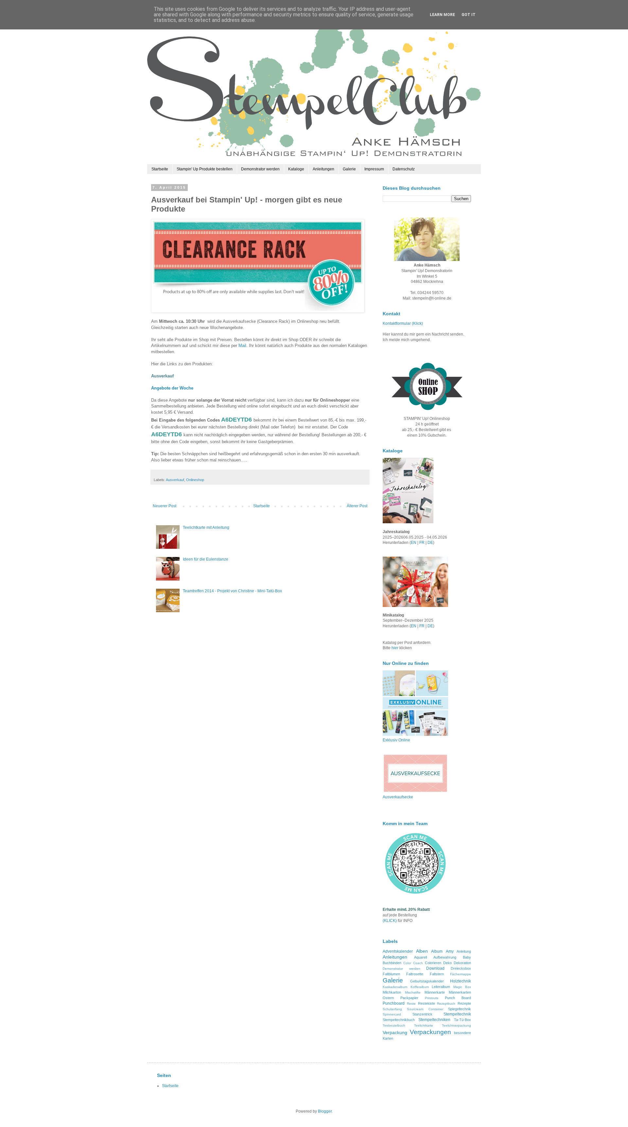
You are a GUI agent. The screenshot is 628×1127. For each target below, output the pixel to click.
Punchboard (394, 1003)
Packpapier (409, 998)
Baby (467, 957)
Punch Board (458, 998)
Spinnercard (392, 1014)
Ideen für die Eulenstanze (205, 559)
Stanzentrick (422, 1014)
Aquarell (420, 957)
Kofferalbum (419, 987)
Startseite (159, 169)
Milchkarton (392, 992)
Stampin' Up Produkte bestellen (205, 169)
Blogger (325, 1111)
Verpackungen (430, 1032)
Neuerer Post (164, 506)
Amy (450, 951)
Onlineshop (195, 480)
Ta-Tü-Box (462, 1020)
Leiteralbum (441, 987)
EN (413, 542)
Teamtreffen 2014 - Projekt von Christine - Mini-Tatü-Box (232, 591)
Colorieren (433, 963)
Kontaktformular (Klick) (403, 323)
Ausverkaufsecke (398, 797)
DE (430, 542)
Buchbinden (392, 963)
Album (437, 951)
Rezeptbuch (446, 1003)
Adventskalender (398, 951)
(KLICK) (390, 920)
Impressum (374, 169)
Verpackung (395, 1032)
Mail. (243, 345)
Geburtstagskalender (427, 981)
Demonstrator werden (260, 169)
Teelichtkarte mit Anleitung (206, 527)
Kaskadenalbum (395, 987)
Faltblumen (391, 974)
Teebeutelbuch (394, 1025)
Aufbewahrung (444, 957)
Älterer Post (357, 506)
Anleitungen (323, 169)
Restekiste (426, 1003)
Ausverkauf (175, 480)
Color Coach (413, 963)
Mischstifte (413, 992)
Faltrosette (414, 974)
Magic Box (462, 987)
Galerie (349, 169)
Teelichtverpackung (456, 1025)
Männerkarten (460, 992)
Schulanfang (392, 1009)
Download (435, 968)
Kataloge (296, 169)
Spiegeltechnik (459, 1009)
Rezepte (464, 1003)
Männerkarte (435, 992)
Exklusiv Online (396, 740)
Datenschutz (403, 169)
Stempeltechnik (457, 1014)
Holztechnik (460, 981)
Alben (422, 951)
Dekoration (462, 963)
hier (395, 648)
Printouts (431, 998)
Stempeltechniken (434, 1019)
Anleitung (464, 951)
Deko (447, 963)
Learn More (442, 14)
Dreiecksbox (461, 968)
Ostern (388, 998)
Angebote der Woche (172, 388)
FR (422, 542)
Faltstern (437, 974)
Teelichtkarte (423, 1025)
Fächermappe (460, 974)
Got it (469, 14)
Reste (411, 1003)
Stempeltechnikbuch (399, 1020)
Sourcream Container (425, 1009)
